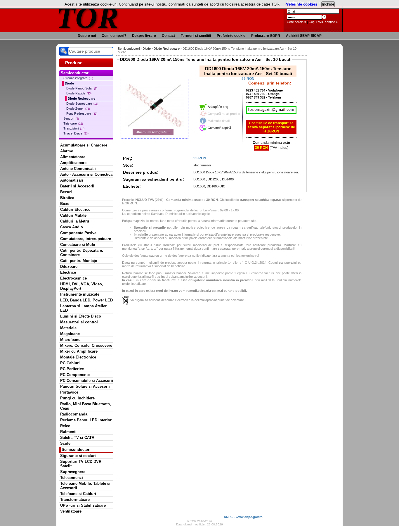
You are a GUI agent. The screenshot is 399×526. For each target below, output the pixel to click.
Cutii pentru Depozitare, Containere (81, 252)
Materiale (68, 328)
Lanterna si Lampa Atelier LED (83, 308)
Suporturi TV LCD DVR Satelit (80, 463)
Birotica (67, 198)
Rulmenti (68, 432)
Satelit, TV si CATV (77, 437)
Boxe (64, 203)
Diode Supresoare (82, 103)
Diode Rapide (78, 93)
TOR (87, 17)
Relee (65, 426)
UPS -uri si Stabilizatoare (83, 505)
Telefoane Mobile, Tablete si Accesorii (85, 485)
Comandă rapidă (219, 128)
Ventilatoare (70, 511)
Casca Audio (71, 227)
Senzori (71, 118)
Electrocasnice (73, 278)
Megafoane (70, 334)
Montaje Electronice (78, 357)
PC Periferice (72, 369)
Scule (65, 443)
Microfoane (70, 339)
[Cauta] (63, 51)
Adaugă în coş (218, 106)
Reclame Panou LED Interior (86, 420)
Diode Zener (78, 108)
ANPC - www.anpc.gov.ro (243, 517)
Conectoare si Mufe (77, 244)
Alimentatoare (72, 157)
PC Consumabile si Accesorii (86, 380)
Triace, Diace (76, 133)
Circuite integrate (78, 78)
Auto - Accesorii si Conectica (86, 174)
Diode (69, 83)
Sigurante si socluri (78, 455)
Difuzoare (68, 266)
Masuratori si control (79, 322)
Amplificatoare (73, 163)
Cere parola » (296, 22)
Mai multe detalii (219, 121)
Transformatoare (75, 499)
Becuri (66, 192)
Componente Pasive (78, 233)
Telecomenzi (71, 477)
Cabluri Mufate (73, 215)
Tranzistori (73, 128)
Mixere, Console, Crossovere (86, 345)
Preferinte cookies (300, 4)
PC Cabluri (70, 363)
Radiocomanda (73, 414)
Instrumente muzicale (79, 294)
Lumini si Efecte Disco (80, 316)
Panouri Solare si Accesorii (85, 386)
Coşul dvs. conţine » (323, 22)
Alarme (66, 151)
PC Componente (75, 374)
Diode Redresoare (81, 98)
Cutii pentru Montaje (78, 260)
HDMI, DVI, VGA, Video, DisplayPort (81, 286)
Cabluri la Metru (74, 221)
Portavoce (69, 392)
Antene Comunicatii (78, 168)
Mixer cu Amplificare (79, 351)
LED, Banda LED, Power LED (86, 300)
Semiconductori (76, 449)
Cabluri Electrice (75, 209)
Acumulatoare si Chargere (83, 145)
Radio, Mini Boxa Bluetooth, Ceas (85, 406)
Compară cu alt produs (224, 113)
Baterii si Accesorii (77, 186)
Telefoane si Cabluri (78, 493)
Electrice (68, 272)
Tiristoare (73, 123)
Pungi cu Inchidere (77, 398)
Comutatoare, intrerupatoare (85, 239)
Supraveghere (72, 472)
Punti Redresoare (81, 113)
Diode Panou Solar (81, 88)
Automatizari (71, 180)
